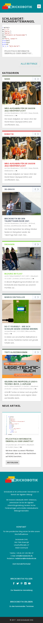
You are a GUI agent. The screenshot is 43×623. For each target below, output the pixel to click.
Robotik (35, 113)
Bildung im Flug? (13, 273)
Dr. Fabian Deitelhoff (14, 276)
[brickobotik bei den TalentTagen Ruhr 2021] (21, 203)
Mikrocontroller (30, 331)
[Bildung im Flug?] (21, 258)
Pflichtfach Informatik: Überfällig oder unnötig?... (18, 52)
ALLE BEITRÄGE (29, 63)
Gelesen (15, 389)
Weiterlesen (12, 462)
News (30, 113)
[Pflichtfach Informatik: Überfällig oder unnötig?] (21, 425)
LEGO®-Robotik (16, 226)
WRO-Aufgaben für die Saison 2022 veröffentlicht (19, 109)
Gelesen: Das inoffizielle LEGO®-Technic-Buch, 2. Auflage (21, 382)
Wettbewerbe (8, 116)
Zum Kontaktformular (21, 564)
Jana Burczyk (11, 331)
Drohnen (7, 226)
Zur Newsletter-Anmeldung (21, 590)
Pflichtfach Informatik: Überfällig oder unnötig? (19, 440)
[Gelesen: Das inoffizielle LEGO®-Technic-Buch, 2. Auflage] (21, 366)
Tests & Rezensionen (25, 389)
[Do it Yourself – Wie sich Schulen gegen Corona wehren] (21, 311)
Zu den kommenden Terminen (21, 606)
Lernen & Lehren (24, 279)
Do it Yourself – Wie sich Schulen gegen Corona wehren (21, 327)
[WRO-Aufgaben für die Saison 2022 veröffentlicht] (21, 93)
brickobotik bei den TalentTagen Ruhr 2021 (16, 219)
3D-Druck (32, 223)
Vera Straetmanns (13, 113)
